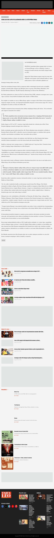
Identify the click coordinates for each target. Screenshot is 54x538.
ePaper (49, 10)
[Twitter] (5, 506)
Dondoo (23, 10)
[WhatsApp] (52, 23)
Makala (17, 10)
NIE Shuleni (44, 11)
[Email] (49, 23)
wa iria (3, 240)
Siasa (8, 10)
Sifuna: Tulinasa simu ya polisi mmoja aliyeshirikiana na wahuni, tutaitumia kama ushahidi (32, 524)
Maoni (13, 10)
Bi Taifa (28, 11)
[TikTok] (9, 506)
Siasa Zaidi (4, 268)
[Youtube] (12, 506)
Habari (3, 10)
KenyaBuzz (4, 389)
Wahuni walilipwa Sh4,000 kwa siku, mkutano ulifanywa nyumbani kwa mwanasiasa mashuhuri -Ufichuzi (31, 510)
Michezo (38, 10)
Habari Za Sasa (5, 329)
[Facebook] (42, 23)
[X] (44, 23)
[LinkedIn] (47, 23)
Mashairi (33, 10)
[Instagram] (16, 506)
